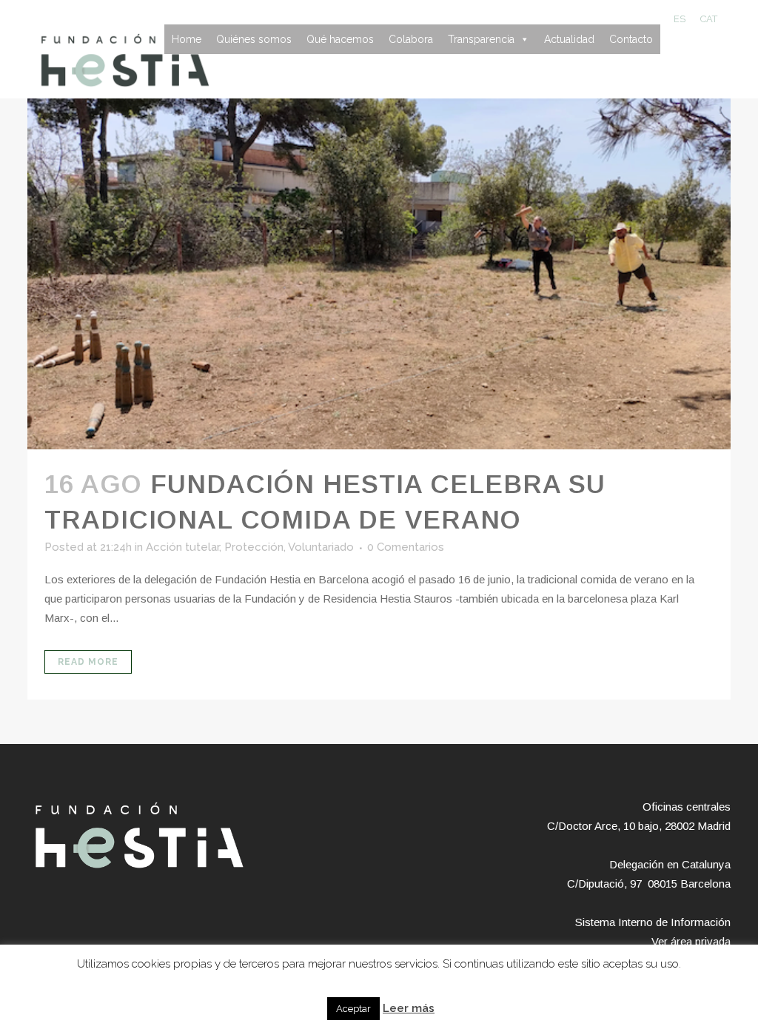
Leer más (409, 1008)
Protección (254, 547)
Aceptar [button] (353, 1008)
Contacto (631, 39)
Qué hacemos (340, 39)
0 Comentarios (405, 547)
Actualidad (569, 39)
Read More (88, 662)
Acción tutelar (182, 547)
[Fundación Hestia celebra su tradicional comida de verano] (379, 273)
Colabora (411, 39)
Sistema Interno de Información (653, 922)
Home (186, 39)
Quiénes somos (254, 39)
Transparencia (481, 39)
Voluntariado (321, 547)
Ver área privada (691, 941)
